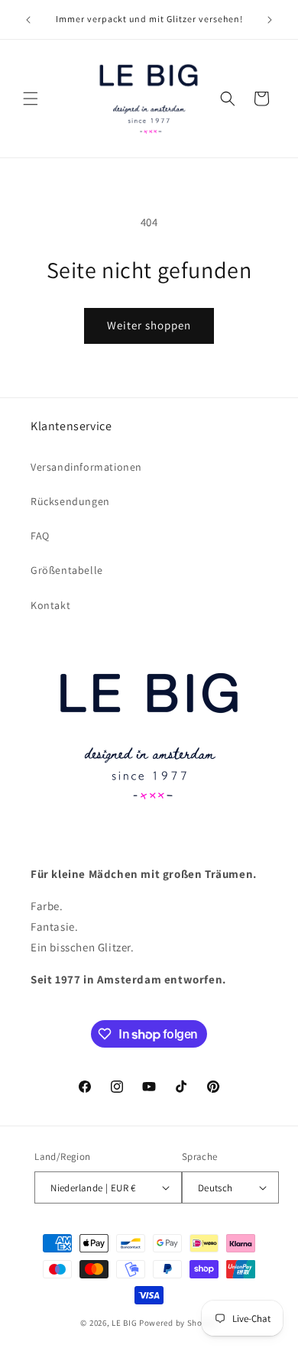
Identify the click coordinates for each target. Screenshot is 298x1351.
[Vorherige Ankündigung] (28, 20)
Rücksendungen (70, 501)
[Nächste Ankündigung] (270, 20)
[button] (30, 98)
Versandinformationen (86, 467)
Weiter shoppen (149, 325)
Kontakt (50, 605)
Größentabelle (67, 570)
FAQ (40, 536)
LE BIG (124, 1322)
